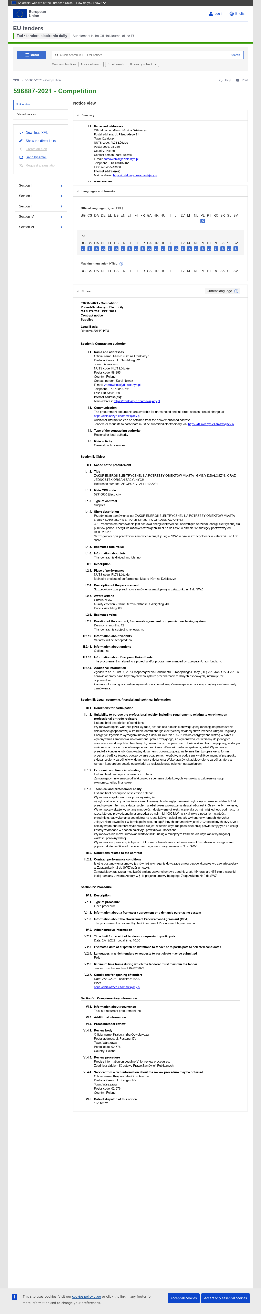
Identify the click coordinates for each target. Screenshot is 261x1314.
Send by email (36, 157)
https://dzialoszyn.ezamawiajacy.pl (135, 175)
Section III (26, 206)
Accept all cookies (183, 1298)
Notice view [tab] (23, 104)
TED (16, 80)
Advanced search (91, 64)
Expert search (115, 64)
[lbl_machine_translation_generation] (121, 264)
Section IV (26, 216)
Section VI (26, 227)
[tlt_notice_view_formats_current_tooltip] (236, 291)
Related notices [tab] (26, 114)
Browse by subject (141, 64)
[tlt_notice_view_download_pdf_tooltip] (83, 248)
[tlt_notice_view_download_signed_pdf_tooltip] (202, 221)
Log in (219, 13)
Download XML (37, 132)
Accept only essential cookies (225, 1298)
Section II (25, 196)
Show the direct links (41, 141)
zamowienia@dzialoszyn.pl (121, 159)
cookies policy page (86, 1296)
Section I (25, 185)
